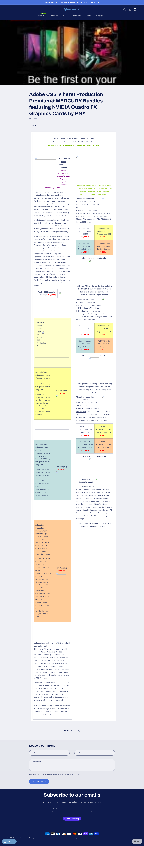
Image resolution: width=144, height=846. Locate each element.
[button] (124, 9)
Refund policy (41, 838)
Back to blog (73, 731)
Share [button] (33, 125)
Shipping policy (79, 838)
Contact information (93, 838)
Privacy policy (53, 838)
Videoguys (16, 838)
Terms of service (65, 838)
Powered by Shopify (27, 838)
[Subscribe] (90, 809)
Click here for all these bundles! (94, 258)
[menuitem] (41, 15)
